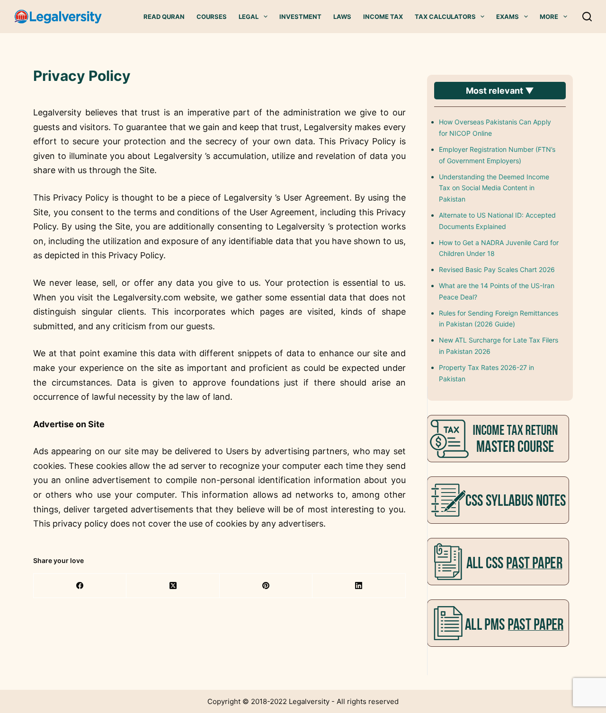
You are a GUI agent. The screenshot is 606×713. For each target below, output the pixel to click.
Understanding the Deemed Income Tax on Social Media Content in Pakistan (494, 188)
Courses (211, 16)
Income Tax (383, 16)
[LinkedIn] (358, 586)
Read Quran (164, 16)
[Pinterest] (266, 586)
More (549, 16)
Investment (300, 16)
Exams (507, 16)
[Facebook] (80, 586)
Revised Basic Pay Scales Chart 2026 (497, 269)
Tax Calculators (445, 16)
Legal (248, 16)
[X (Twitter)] (172, 586)
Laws (342, 16)
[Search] (587, 16)
